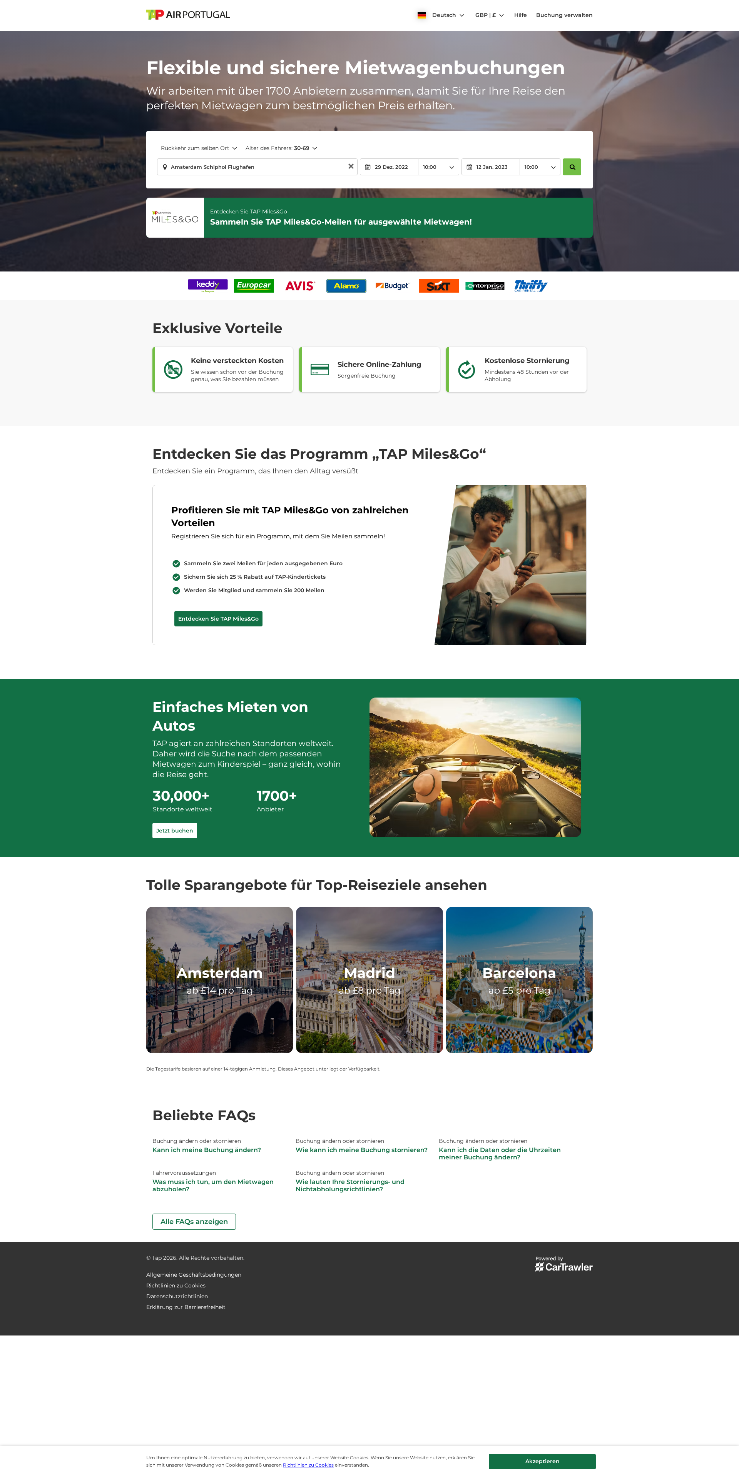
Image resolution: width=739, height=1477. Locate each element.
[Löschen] (351, 167)
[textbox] (257, 166)
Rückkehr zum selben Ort (195, 148)
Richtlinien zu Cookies (308, 1465)
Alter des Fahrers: (277, 148)
